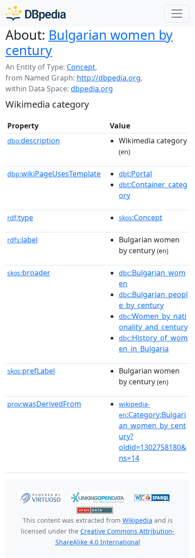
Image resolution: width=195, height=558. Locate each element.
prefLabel (31, 371)
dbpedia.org (92, 89)
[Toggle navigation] (177, 14)
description (33, 141)
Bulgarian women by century (89, 42)
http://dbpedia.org (109, 78)
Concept (81, 67)
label (22, 240)
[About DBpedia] (35, 13)
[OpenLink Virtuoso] (40, 497)
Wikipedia (137, 520)
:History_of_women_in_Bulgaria (153, 343)
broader (28, 273)
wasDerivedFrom (44, 404)
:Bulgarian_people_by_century (153, 299)
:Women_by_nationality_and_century (153, 321)
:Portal (135, 174)
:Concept (140, 217)
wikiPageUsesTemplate (54, 174)
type (20, 217)
